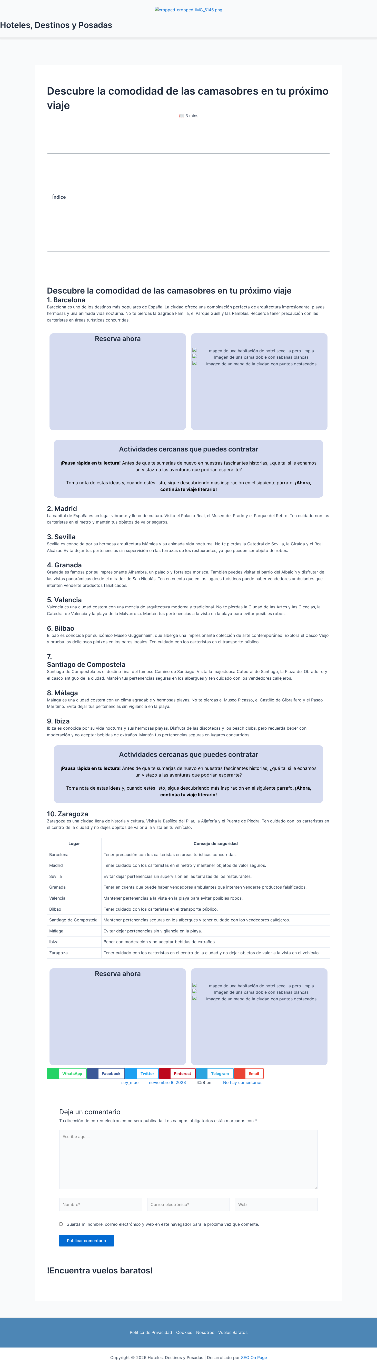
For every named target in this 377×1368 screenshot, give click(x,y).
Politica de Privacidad (151, 1332)
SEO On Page (254, 1357)
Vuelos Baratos (232, 1332)
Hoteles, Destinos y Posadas (56, 25)
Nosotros (205, 1332)
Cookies (184, 1332)
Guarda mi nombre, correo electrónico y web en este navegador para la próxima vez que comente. (162, 1224)
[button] (188, 38)
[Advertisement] (197, 197)
